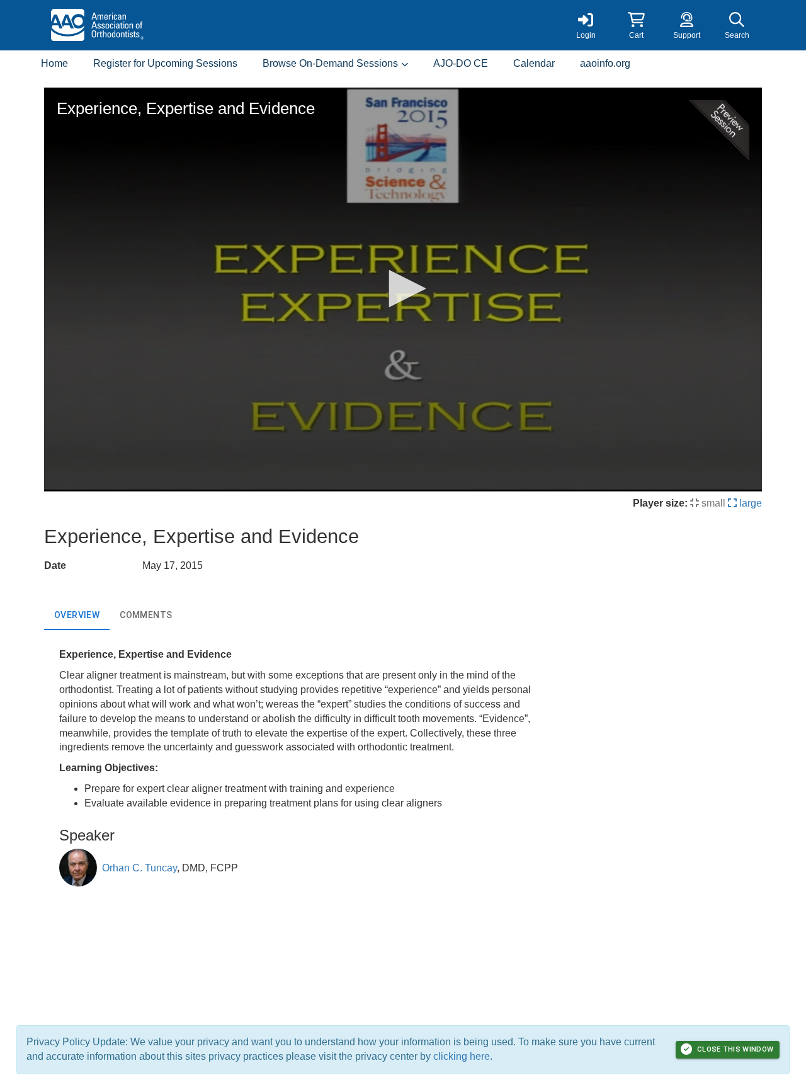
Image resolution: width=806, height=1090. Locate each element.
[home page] (163, 25)
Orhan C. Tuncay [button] (139, 868)
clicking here (461, 1056)
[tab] (77, 615)
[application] (403, 289)
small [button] (712, 503)
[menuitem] (54, 63)
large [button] (749, 503)
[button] (636, 25)
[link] (585, 25)
